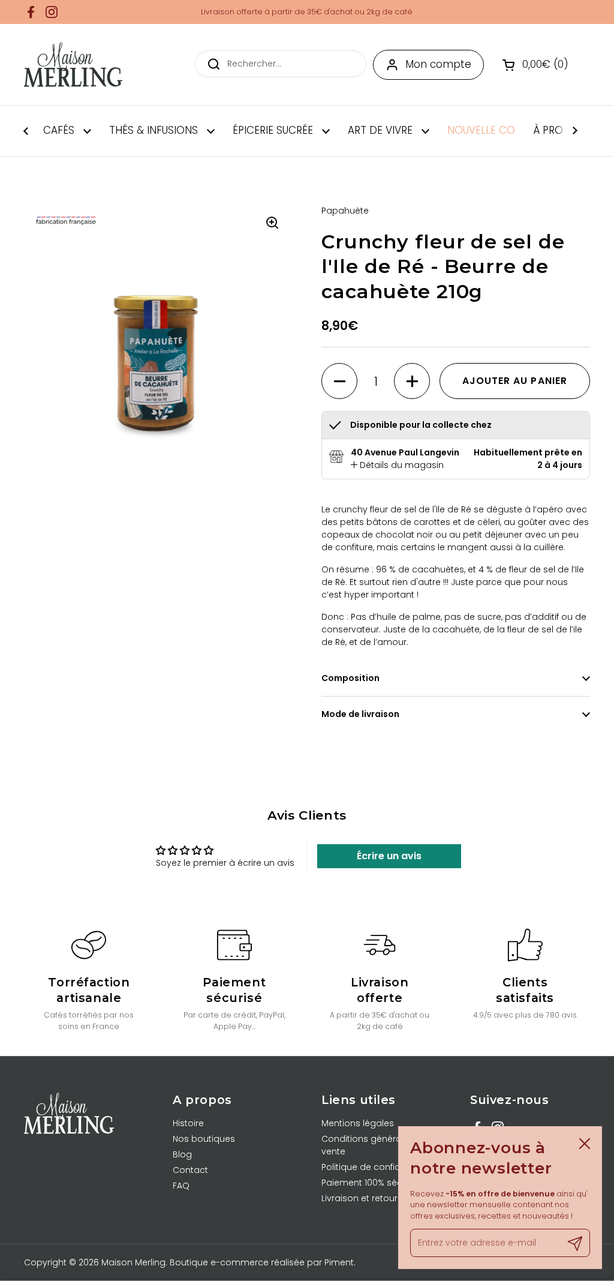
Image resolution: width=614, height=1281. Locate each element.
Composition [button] (350, 678)
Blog (182, 1154)
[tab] (397, 465)
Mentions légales (357, 1123)
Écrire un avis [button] (389, 856)
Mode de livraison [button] (360, 714)
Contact (190, 1170)
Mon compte (438, 64)
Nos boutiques (204, 1139)
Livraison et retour (359, 1198)
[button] (537, 65)
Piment (339, 1262)
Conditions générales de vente (374, 1145)
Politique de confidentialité (377, 1167)
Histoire (188, 1123)
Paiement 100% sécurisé (372, 1183)
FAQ (181, 1186)
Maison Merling (133, 1262)
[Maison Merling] (73, 64)
